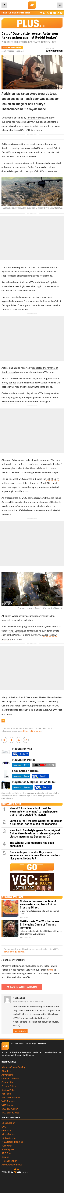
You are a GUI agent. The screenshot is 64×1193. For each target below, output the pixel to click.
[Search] (60, 5)
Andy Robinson (54, 51)
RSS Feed (6, 1093)
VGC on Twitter (9, 1108)
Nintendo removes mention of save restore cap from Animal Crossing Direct (38, 904)
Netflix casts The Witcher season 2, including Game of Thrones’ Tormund (40, 924)
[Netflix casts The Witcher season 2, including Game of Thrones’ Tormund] (9, 928)
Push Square (7, 1149)
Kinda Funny (8, 1134)
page (50, 969)
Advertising (7, 1074)
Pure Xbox (6, 1145)
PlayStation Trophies (12, 1141)
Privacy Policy (8, 1086)
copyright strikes (52, 464)
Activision (6, 143)
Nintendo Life (8, 1137)
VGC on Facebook (10, 1097)
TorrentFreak (33, 117)
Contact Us (7, 1082)
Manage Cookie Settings (13, 1067)
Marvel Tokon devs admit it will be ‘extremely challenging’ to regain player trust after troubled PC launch (34, 811)
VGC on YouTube (10, 1112)
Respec (5, 1156)
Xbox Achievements (11, 1164)
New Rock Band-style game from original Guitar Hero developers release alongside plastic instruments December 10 (35, 833)
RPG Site (6, 1153)
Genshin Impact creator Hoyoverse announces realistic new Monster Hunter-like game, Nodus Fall (35, 855)
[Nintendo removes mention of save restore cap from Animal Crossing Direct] (9, 908)
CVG (4, 1126)
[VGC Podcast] (44, 12)
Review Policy (8, 1089)
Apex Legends (16, 630)
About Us (6, 1070)
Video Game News (13, 47)
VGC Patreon (8, 1101)
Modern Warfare (22, 378)
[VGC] (32, 5)
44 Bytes (21, 1171)
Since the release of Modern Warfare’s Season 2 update (29, 282)
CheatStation (8, 1122)
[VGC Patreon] (41, 12)
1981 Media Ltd (20, 1043)
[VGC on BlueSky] (51, 12)
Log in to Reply (20, 1031)
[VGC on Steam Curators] (61, 12)
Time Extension (9, 1160)
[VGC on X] (48, 12)
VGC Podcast (8, 1105)
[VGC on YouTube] (54, 12)
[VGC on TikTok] (58, 12)
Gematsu (6, 1130)
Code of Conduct (10, 1078)
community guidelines (14, 952)
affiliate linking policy (31, 731)
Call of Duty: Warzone (45, 171)
